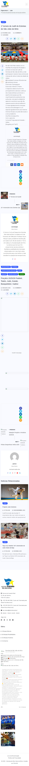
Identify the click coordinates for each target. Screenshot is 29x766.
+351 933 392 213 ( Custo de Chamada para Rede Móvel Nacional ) (14, 606)
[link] (14, 72)
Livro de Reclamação (13, 756)
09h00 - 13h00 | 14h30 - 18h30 (10, 613)
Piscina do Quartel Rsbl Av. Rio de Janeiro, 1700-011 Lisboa (8, 595)
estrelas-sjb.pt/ (11, 160)
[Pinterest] (15, 473)
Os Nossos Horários (7, 637)
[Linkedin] (18, 164)
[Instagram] (15, 164)
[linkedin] (20, 473)
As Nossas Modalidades (8, 634)
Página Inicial (4, 10)
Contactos (5, 641)
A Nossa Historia (6, 631)
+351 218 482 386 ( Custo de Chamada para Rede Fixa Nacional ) (14, 601)
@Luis (7, 692)
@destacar (4, 703)
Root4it (16, 763)
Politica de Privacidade (14, 758)
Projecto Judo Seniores (9, 507)
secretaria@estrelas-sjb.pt (9, 610)
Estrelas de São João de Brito (14, 650)
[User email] (22, 164)
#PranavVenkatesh (6, 698)
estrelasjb (7, 510)
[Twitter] (11, 473)
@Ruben (18, 689)
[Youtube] (18, 473)
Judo (11, 10)
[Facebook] (11, 164)
